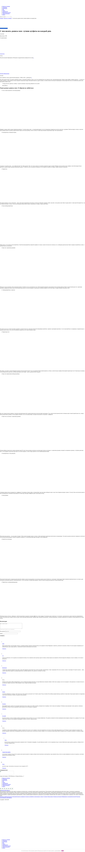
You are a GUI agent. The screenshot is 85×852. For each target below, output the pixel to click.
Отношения (4, 7)
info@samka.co (7, 790)
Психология (4, 8)
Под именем (2, 631)
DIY (3, 9)
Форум (3, 14)
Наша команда (50, 796)
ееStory (3, 10)
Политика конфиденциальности (6, 796)
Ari (3, 655)
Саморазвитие (5, 11)
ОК (62, 850)
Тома (6, 740)
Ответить (4, 648)
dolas (3, 643)
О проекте (45, 796)
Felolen (3, 691)
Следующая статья (3, 770)
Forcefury (4, 703)
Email (1, 633)
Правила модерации (58, 796)
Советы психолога (6, 13)
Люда (3, 764)
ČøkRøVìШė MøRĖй (6, 752)
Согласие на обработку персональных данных (34, 796)
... (33, 57)
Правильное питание (6, 12)
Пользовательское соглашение (19, 796)
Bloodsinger (4, 667)
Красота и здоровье (6, 6)
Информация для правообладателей (69, 796)
